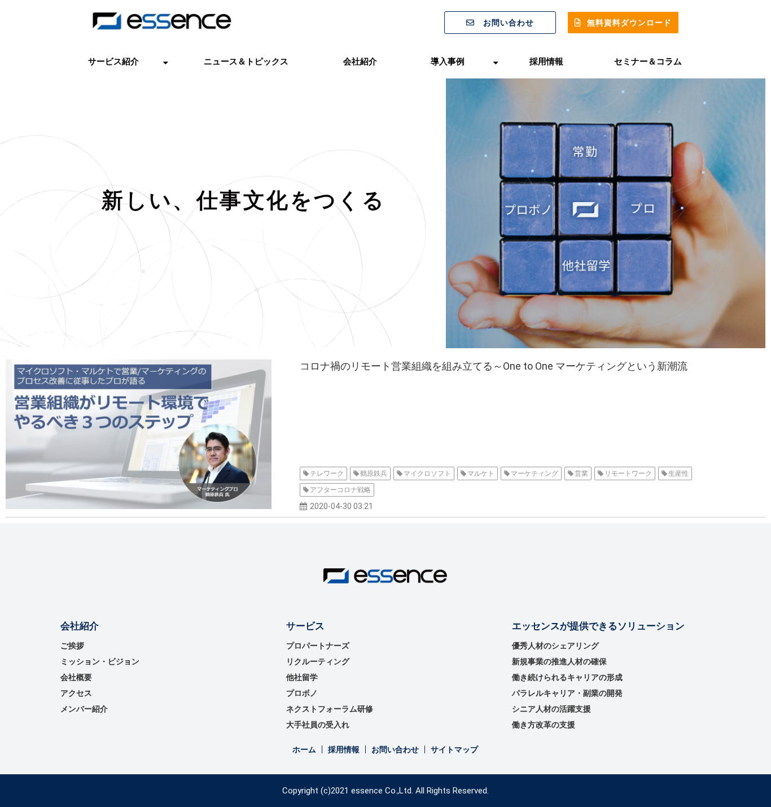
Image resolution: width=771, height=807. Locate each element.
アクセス (76, 693)
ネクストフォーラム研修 (329, 708)
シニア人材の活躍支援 (551, 708)
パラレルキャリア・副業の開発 (567, 693)
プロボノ (302, 693)
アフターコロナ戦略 (340, 490)
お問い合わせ (508, 22)
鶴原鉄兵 (373, 473)
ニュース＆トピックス (246, 61)
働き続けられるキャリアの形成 (567, 677)
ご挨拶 (72, 645)
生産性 (678, 473)
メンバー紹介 (84, 708)
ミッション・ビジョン (99, 661)
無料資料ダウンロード (629, 22)
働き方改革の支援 (543, 724)
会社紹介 (360, 61)
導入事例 (448, 61)
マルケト (480, 473)
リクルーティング (317, 661)
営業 (581, 473)
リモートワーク (628, 473)
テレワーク (327, 473)
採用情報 (546, 61)
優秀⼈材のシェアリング (555, 645)
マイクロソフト (427, 473)
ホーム (304, 749)
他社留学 (302, 677)
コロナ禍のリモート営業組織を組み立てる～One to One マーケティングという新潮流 (493, 366)
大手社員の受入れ (317, 724)
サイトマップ (454, 749)
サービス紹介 (113, 61)
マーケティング (534, 473)
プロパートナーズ (317, 645)
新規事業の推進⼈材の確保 (559, 661)
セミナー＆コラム (648, 61)
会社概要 (76, 677)
